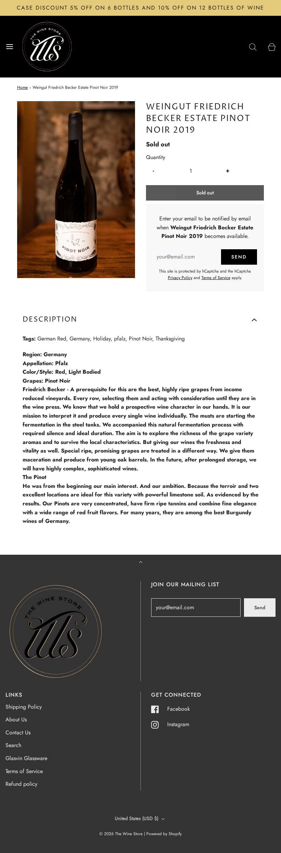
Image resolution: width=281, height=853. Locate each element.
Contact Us (17, 732)
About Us (16, 719)
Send (259, 607)
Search (13, 745)
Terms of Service (215, 278)
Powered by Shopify (164, 834)
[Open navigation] (9, 46)
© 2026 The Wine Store (121, 834)
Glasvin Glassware (26, 758)
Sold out (205, 192)
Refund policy (21, 784)
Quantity (155, 157)
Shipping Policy (23, 707)
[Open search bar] (252, 46)
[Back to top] (141, 563)
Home (22, 87)
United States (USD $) (137, 818)
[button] (140, 319)
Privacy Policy (180, 278)
